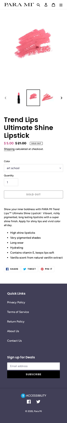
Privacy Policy (16, 302)
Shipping (9, 149)
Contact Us (14, 340)
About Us (13, 331)
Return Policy (15, 321)
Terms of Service (18, 312)
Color (7, 161)
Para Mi (38, 411)
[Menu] (61, 5)
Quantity (9, 175)
